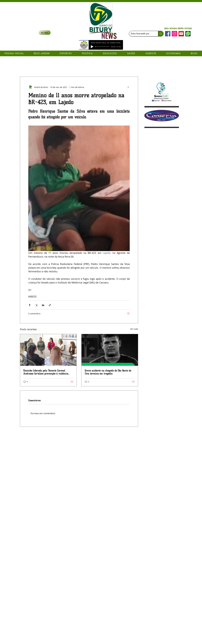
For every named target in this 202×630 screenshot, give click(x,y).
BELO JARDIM (76, 68)
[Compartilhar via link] (50, 305)
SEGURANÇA (93, 68)
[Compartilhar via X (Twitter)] (36, 305)
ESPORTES (109, 68)
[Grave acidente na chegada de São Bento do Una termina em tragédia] (109, 350)
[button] (134, 68)
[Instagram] (174, 33)
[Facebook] (167, 33)
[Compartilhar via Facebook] (29, 305)
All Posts (24, 68)
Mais (121, 68)
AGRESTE (32, 296)
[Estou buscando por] (160, 33)
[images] (188, 33)
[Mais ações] (128, 87)
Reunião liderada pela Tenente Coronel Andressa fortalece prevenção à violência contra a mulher (45, 372)
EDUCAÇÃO (59, 68)
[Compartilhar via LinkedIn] (43, 305)
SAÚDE (46, 68)
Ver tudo (134, 329)
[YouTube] (181, 33)
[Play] (92, 46)
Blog (35, 68)
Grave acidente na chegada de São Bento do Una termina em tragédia (108, 372)
